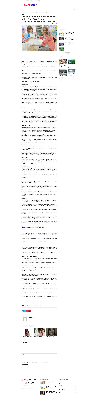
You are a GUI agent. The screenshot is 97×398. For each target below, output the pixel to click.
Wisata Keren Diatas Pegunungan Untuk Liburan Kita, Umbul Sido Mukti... (70, 49)
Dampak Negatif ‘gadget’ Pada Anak (27, 336)
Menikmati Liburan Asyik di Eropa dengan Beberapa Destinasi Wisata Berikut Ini (70, 43)
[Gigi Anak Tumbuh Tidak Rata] (51, 332)
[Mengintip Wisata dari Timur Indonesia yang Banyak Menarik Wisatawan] (72, 61)
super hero (39, 305)
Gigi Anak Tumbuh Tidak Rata (50, 336)
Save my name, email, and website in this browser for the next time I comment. (35, 362)
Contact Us (38, 0)
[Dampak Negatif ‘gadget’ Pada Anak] (27, 332)
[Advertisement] (57, 5)
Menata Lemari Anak (34, 305)
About (28, 0)
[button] (74, 10)
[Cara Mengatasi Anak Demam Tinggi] (39, 332)
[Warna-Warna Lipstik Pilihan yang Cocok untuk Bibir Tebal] (42, 393)
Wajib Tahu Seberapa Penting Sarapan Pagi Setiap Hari (62, 65)
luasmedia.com (31, 317)
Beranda (23, 12)
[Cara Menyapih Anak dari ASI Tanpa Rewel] (42, 387)
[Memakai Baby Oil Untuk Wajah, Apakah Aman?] (42, 382)
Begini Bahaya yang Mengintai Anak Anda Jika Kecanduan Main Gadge (69, 38)
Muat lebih (66, 53)
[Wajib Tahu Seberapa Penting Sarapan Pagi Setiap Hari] (63, 61)
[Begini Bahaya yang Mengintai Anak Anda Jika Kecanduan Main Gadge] (61, 38)
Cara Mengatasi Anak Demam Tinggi (39, 336)
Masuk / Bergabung (24, 0)
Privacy (31, 0)
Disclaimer (34, 0)
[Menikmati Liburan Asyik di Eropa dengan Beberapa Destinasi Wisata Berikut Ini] (61, 44)
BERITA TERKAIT (25, 325)
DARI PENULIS (32, 325)
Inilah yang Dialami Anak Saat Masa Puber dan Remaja (69, 33)
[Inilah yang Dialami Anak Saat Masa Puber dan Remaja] (61, 34)
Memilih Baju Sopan (27, 305)
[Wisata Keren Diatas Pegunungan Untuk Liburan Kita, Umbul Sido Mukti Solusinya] (61, 49)
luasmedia (25, 385)
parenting (26, 12)
